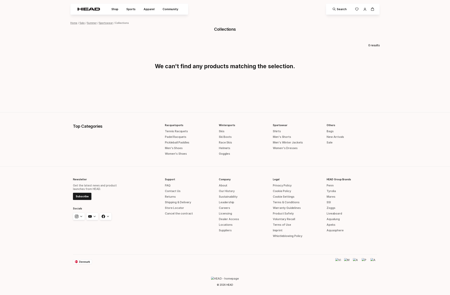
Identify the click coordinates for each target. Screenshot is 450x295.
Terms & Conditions (286, 202)
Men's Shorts (282, 137)
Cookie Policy (282, 191)
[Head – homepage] (89, 9)
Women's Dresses (285, 148)
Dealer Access (229, 219)
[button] (114, 9)
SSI (329, 202)
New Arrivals (335, 137)
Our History (227, 191)
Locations (225, 224)
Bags (330, 131)
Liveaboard (334, 213)
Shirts (277, 131)
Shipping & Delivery (178, 202)
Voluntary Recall (284, 219)
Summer (92, 22)
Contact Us (172, 191)
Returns (170, 196)
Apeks (331, 224)
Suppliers (225, 230)
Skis (221, 131)
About (223, 185)
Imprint (277, 230)
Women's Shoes (176, 153)
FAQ (167, 185)
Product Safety (283, 213)
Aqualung (333, 219)
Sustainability (228, 196)
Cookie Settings (283, 196)
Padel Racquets (175, 137)
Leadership (226, 202)
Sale (82, 22)
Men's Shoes (173, 148)
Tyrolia (331, 191)
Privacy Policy (282, 185)
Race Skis (225, 142)
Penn (330, 185)
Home (73, 22)
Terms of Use (282, 224)
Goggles (224, 153)
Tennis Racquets (176, 131)
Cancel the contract (179, 213)
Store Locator (174, 208)
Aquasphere (335, 230)
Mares (331, 196)
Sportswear (106, 22)
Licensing (225, 213)
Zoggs (331, 208)
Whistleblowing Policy (287, 236)
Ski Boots (225, 137)
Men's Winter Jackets (288, 142)
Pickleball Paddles (177, 142)
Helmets (224, 148)
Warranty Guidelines (287, 208)
